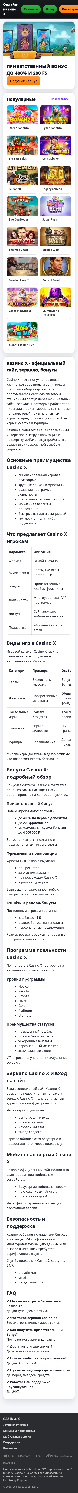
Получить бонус (23, 81)
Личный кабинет (15, 1425)
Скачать (31, 9)
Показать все (61, 99)
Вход (50, 9)
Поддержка (11, 1442)
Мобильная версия (17, 1436)
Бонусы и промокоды (19, 1431)
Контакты (10, 1448)
